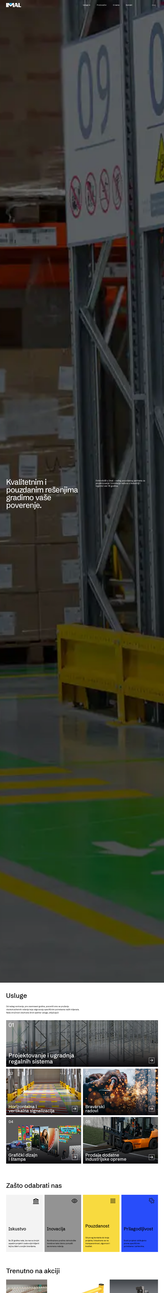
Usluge (86, 5)
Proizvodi (101, 5)
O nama (116, 5)
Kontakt (129, 5)
